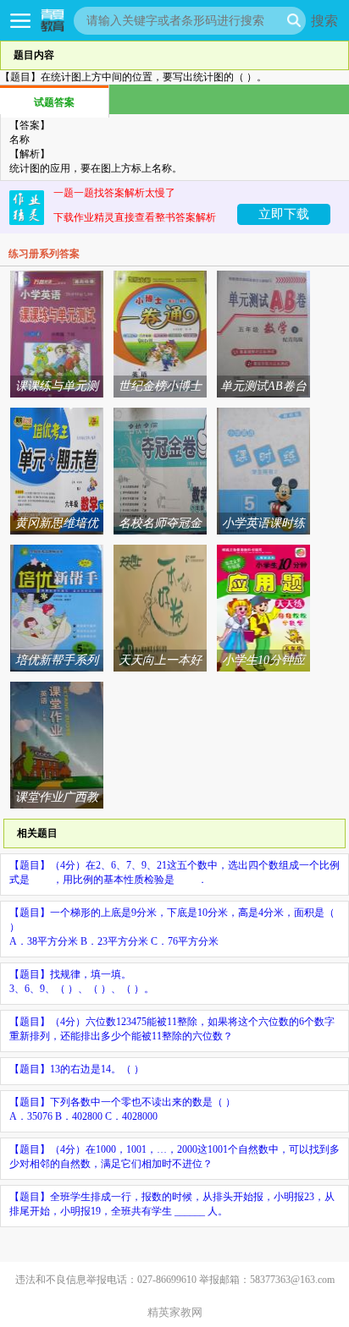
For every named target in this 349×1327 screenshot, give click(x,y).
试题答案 (54, 102)
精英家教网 (174, 1312)
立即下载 (283, 213)
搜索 (324, 20)
